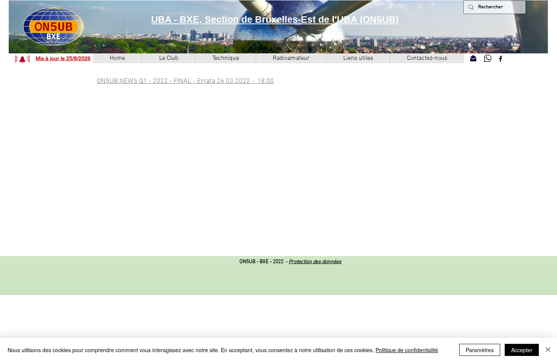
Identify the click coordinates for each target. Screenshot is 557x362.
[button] (22, 59)
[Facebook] (500, 58)
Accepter (521, 350)
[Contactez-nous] (473, 58)
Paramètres (480, 350)
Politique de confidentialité (407, 350)
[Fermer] (547, 350)
